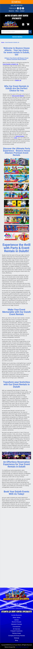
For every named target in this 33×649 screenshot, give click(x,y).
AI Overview (16, 629)
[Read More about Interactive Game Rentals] (16, 212)
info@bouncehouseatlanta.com (18, 606)
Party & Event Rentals (18, 95)
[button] (16, 37)
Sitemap (16, 638)
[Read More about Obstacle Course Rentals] (16, 195)
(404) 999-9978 (17, 5)
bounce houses (20, 136)
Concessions (16, 626)
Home (2, 42)
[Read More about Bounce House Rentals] (16, 162)
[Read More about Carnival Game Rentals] (16, 228)
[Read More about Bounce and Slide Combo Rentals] (16, 170)
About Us (11, 11)
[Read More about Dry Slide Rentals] (16, 187)
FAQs (17, 11)
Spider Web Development (22, 647)
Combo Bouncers (16, 615)
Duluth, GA (18, 80)
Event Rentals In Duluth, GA (10, 64)
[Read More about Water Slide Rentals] (16, 178)
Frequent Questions (16, 631)
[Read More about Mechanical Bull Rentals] (16, 220)
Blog (16, 640)
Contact (22, 11)
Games (16, 620)
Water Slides (16, 617)
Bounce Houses (16, 622)
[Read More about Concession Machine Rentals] (16, 236)
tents (15, 138)
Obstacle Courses (16, 624)
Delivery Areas (16, 633)
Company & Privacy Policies (16, 635)
